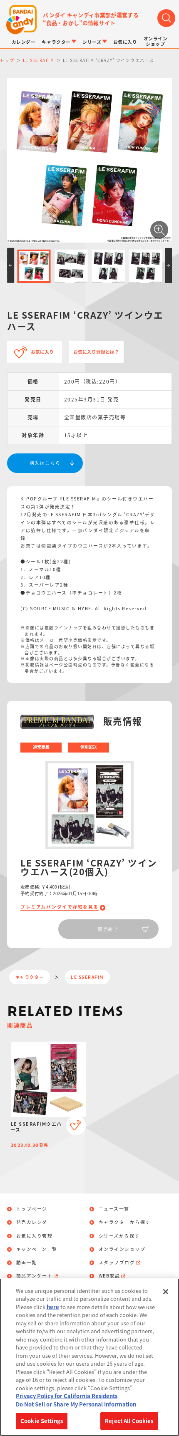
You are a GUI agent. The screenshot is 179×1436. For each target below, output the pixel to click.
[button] (10, 265)
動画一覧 (26, 1262)
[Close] (166, 1291)
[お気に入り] (76, 1125)
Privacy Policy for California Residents (66, 1396)
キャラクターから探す (125, 1222)
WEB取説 (109, 1276)
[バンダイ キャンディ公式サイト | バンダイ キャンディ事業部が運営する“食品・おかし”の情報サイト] (21, 20)
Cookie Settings (41, 1421)
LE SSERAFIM (87, 977)
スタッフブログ (117, 1262)
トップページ (31, 1209)
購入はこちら (45, 463)
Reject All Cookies (129, 1421)
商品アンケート (34, 1276)
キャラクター (29, 977)
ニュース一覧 (114, 1209)
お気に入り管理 (34, 1236)
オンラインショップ (122, 1249)
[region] (89, 1357)
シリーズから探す (119, 1236)
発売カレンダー (34, 1222)
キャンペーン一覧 (36, 1249)
